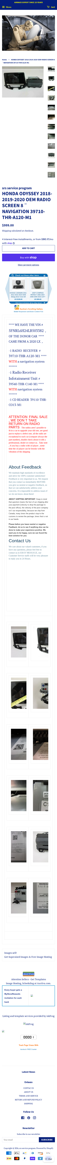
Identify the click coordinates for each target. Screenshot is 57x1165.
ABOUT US (28, 1092)
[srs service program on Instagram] (34, 1118)
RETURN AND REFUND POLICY (28, 1099)
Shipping (6, 230)
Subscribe (47, 1139)
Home (4, 59)
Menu (8, 7)
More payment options (28, 264)
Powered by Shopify (44, 1148)
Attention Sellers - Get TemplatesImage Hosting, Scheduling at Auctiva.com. (28, 981)
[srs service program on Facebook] (22, 1118)
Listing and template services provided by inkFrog (28, 1016)
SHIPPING (28, 1103)
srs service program (27, 1148)
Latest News (28, 1072)
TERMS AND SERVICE (28, 1095)
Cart (53, 7)
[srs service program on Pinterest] (28, 1118)
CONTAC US (28, 1088)
